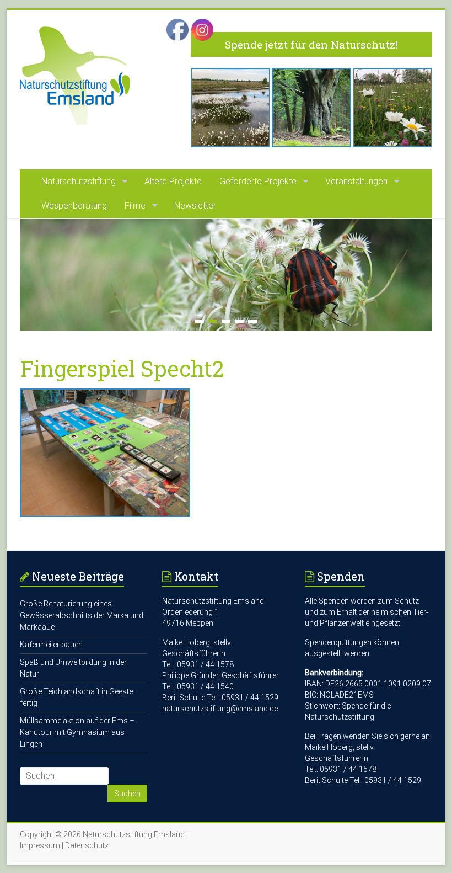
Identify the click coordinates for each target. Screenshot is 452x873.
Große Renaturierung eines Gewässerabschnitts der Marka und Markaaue (81, 615)
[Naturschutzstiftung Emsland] (75, 31)
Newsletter (195, 205)
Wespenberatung (74, 205)
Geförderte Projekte (258, 181)
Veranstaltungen (356, 181)
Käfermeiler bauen (51, 644)
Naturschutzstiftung (78, 181)
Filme (135, 205)
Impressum (40, 845)
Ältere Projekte (173, 181)
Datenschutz (87, 845)
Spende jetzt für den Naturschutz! (311, 44)
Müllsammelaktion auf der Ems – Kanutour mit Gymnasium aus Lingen (77, 732)
